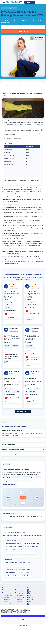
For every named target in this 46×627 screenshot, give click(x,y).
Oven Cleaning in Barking (23, 565)
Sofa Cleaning (6, 601)
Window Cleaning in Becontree (12, 549)
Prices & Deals (32, 597)
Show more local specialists (23, 411)
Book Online (23, 27)
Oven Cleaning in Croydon (24, 569)
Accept (23, 616)
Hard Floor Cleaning (20, 591)
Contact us (31, 599)
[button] (44, 607)
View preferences (23, 622)
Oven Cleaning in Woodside (11, 562)
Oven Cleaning (6, 597)
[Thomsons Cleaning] (14, 2)
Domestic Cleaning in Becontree (31, 546)
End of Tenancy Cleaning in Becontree (14, 546)
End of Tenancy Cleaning (8, 593)
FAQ (30, 591)
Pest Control (19, 599)
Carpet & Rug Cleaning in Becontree (31, 543)
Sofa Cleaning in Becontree (27, 549)
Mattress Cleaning (7, 603)
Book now (29, 2)
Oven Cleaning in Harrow (25, 575)
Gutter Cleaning (20, 595)
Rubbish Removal (20, 601)
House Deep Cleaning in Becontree (28, 553)
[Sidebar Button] (4, 2)
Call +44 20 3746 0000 (23, 31)
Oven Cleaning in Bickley (25, 562)
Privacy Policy (20, 625)
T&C (30, 601)
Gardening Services (20, 597)
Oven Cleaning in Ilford (10, 565)
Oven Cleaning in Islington (23, 572)
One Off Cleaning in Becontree (12, 553)
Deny (23, 619)
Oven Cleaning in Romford (11, 569)
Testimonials (31, 604)
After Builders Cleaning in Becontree (14, 543)
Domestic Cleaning (7, 591)
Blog (30, 595)
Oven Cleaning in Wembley (11, 575)
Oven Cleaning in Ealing (11, 572)
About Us (31, 593)
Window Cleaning (7, 599)
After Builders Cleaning (21, 593)
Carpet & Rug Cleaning (8, 595)
